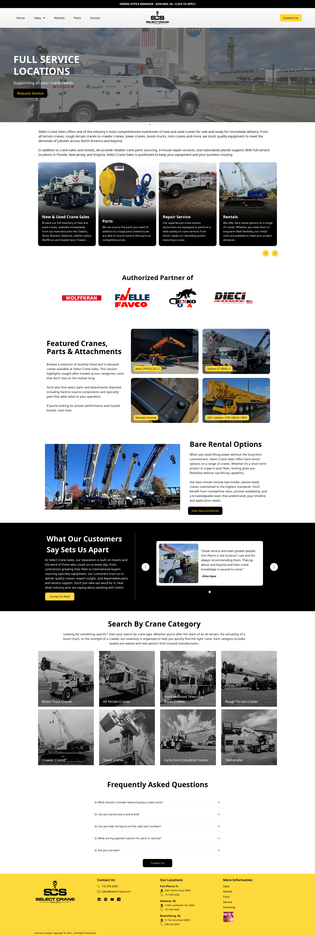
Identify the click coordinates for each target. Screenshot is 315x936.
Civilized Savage (43, 933)
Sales (37, 18)
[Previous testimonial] (145, 567)
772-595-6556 (172, 894)
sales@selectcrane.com (116, 891)
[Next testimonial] (274, 567)
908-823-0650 (172, 924)
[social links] (99, 899)
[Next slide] (275, 253)
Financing (229, 907)
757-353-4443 (172, 909)
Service (95, 18)
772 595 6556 (110, 886)
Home (20, 18)
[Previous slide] (265, 253)
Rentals (59, 18)
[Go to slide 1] (210, 592)
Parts (77, 18)
